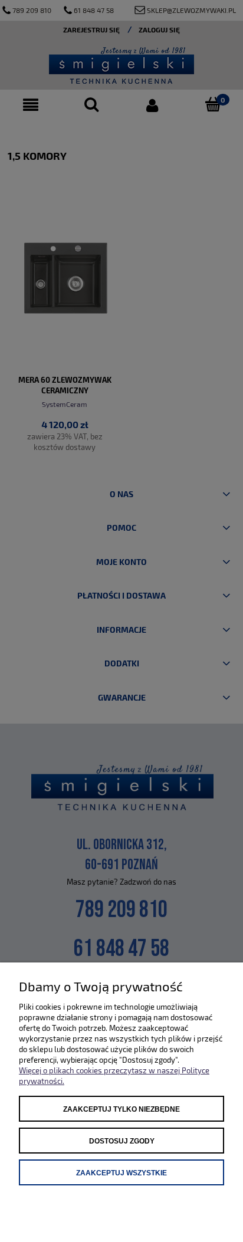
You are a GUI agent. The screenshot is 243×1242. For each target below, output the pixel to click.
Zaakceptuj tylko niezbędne (121, 1109)
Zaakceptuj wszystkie (121, 1173)
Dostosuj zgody (122, 1141)
